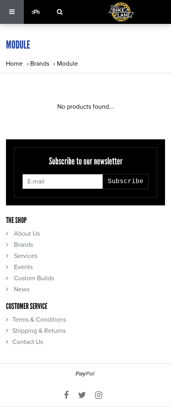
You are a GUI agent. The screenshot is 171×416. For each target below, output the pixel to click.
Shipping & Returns (39, 331)
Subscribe (126, 181)
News (20, 289)
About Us (26, 234)
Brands (39, 64)
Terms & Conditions (39, 320)
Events (22, 267)
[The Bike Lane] (121, 12)
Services (24, 256)
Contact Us (27, 342)
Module (67, 64)
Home (14, 64)
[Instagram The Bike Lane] (101, 395)
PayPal (86, 374)
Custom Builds (33, 278)
